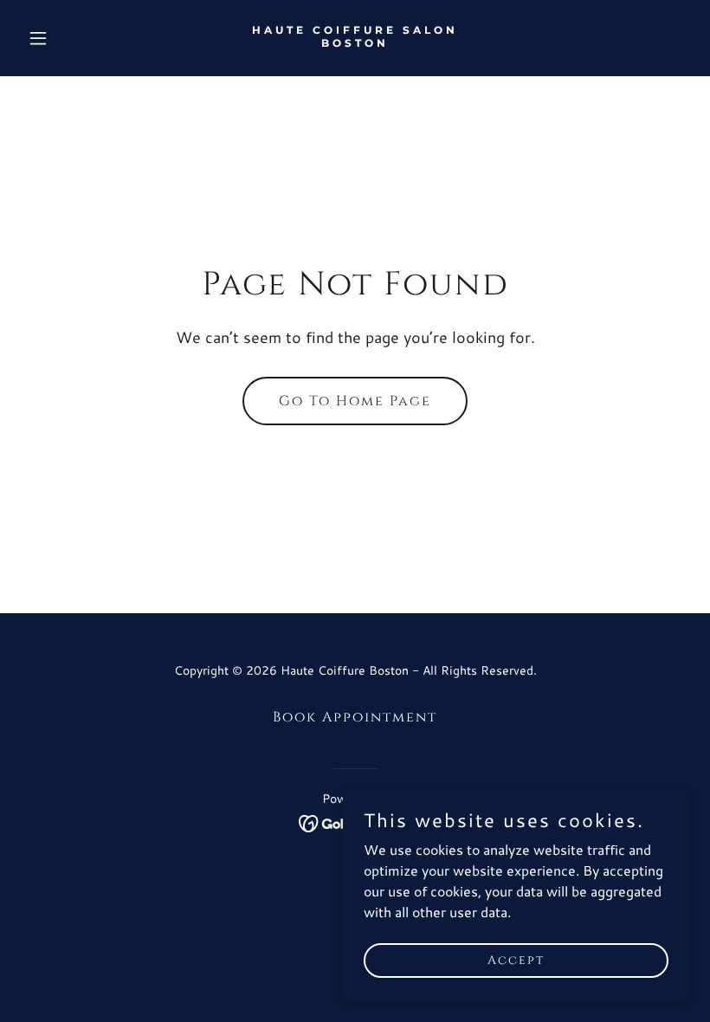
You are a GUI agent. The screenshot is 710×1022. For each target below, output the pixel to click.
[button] (71, 38)
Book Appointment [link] (355, 717)
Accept (516, 960)
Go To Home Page (355, 401)
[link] (355, 41)
